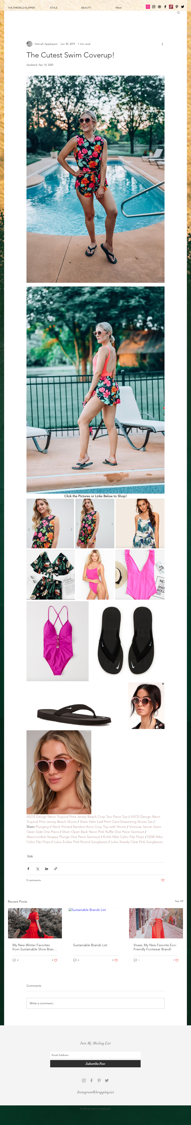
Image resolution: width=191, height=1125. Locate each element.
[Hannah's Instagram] (154, 7)
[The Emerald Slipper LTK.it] (159, 7)
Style (30, 856)
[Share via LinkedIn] (46, 868)
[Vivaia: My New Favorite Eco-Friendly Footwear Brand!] (156, 923)
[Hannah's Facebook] (165, 7)
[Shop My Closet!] (171, 7)
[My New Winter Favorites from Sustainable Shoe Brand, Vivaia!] (35, 923)
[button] (178, 12)
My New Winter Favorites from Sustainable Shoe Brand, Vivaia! (34, 947)
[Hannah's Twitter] (183, 7)
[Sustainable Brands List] (96, 923)
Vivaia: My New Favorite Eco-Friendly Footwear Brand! (155, 947)
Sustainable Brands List (90, 945)
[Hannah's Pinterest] (177, 7)
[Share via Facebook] (28, 868)
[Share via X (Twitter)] (37, 868)
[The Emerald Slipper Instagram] (148, 7)
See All (179, 901)
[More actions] (162, 44)
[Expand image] (95, 179)
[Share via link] (55, 868)
